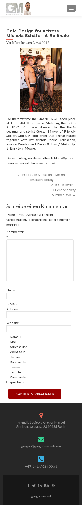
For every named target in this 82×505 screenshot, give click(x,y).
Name (10, 290)
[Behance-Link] (46, 485)
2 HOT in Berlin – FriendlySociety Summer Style (63, 190)
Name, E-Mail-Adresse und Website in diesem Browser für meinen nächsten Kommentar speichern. (18, 359)
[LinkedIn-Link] (40, 485)
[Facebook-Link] (28, 485)
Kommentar (15, 234)
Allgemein (67, 158)
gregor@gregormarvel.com (41, 446)
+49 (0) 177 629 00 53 (41, 466)
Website (12, 323)
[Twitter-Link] (34, 485)
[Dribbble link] (53, 485)
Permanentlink (46, 163)
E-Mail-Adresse (12, 306)
